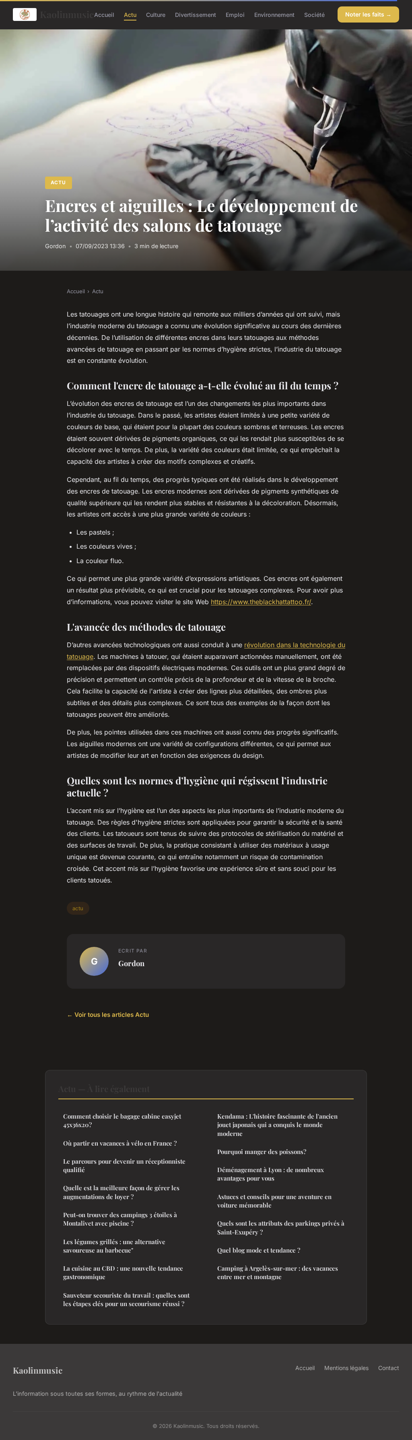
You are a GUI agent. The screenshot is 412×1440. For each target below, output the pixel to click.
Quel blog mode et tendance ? (258, 1250)
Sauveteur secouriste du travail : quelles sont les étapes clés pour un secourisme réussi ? (126, 1299)
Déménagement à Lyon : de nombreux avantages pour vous (270, 1174)
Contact (388, 1367)
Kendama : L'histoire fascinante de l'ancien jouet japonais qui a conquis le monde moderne (277, 1125)
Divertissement (195, 14)
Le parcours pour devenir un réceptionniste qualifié (124, 1165)
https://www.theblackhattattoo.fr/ (261, 602)
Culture (155, 14)
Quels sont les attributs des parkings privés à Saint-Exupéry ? (280, 1227)
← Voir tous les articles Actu (108, 1014)
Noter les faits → (368, 14)
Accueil (104, 14)
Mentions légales (346, 1367)
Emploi (235, 14)
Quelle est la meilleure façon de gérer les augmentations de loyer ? (121, 1192)
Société (314, 14)
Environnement (274, 14)
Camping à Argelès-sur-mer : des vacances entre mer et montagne (277, 1272)
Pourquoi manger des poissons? (261, 1152)
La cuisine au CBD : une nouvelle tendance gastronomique (123, 1272)
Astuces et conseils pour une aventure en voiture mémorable (274, 1201)
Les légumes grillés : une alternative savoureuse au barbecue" (114, 1246)
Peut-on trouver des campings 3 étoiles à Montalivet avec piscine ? (120, 1219)
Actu (130, 14)
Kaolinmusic (60, 14)
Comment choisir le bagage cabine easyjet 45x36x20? (122, 1120)
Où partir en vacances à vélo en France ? (120, 1143)
